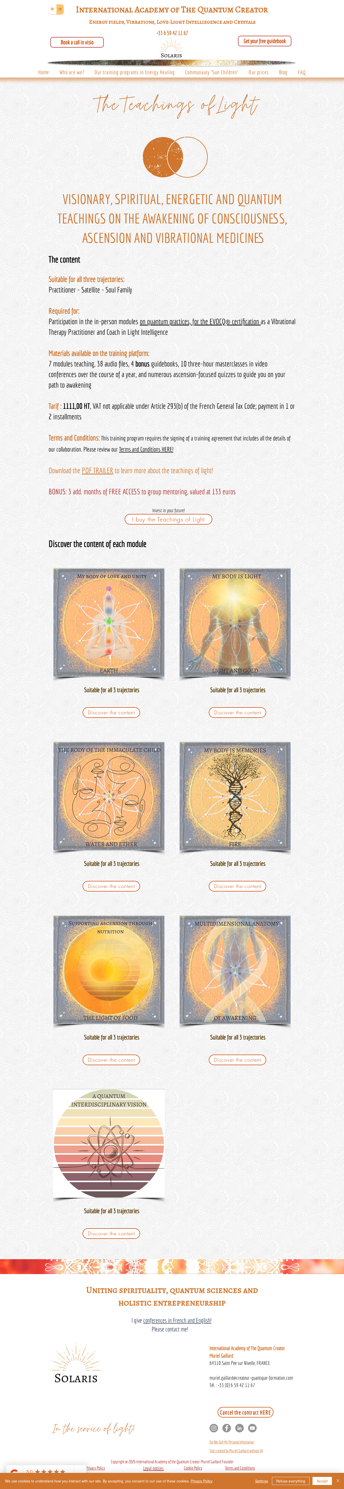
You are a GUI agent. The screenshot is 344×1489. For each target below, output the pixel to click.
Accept (322, 1480)
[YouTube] (252, 1428)
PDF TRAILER (97, 470)
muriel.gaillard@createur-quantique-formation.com (251, 1378)
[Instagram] (214, 1428)
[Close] (338, 1481)
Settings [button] (261, 1480)
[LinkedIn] (239, 1428)
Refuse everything (290, 1480)
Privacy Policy (202, 1480)
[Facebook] (226, 1428)
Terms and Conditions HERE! (146, 449)
